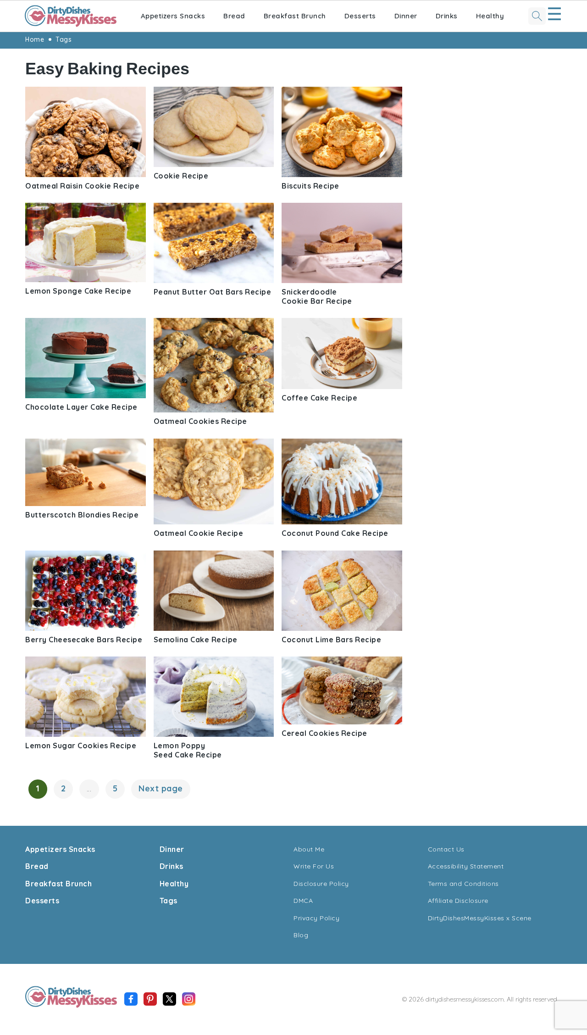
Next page (160, 788)
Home (34, 39)
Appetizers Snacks (173, 15)
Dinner (405, 15)
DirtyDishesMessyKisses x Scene (480, 918)
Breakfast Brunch (295, 15)
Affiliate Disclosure (458, 900)
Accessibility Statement (466, 866)
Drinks (447, 15)
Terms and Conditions (463, 883)
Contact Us (446, 849)
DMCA (303, 900)
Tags (63, 39)
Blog (301, 935)
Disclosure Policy (321, 883)
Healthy (490, 15)
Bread (234, 15)
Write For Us (314, 866)
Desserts (360, 15)
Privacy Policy (316, 918)
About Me (309, 849)
